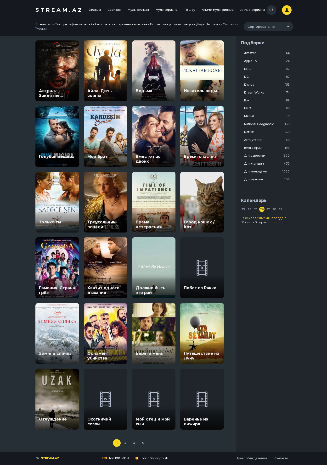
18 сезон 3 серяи (266, 220)
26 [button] (262, 209)
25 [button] (255, 209)
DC (267, 76)
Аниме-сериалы (252, 9)
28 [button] (274, 209)
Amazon (267, 53)
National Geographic (267, 124)
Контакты (281, 458)
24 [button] (249, 209)
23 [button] (243, 209)
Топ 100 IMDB (118, 458)
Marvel (267, 116)
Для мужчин (267, 179)
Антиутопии (267, 140)
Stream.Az (59, 10)
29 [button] (280, 209)
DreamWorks (267, 92)
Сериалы (114, 9)
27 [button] (268, 209)
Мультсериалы (167, 9)
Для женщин (267, 163)
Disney (267, 84)
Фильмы (95, 9)
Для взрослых (267, 155)
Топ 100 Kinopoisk (154, 458)
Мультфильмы (138, 9)
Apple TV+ (267, 61)
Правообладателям (251, 458)
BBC (267, 69)
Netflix (267, 132)
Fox (267, 100)
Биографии (267, 147)
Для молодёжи (267, 171)
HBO (267, 108)
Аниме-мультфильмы (218, 9)
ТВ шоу (189, 9)
